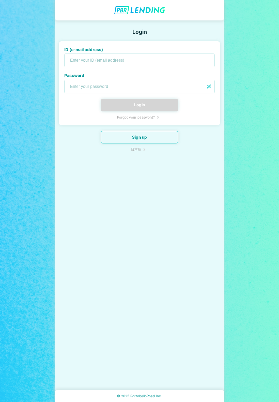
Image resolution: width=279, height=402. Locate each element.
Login (139, 104)
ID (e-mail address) (83, 49)
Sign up (139, 137)
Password (74, 75)
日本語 (136, 149)
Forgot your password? (136, 117)
